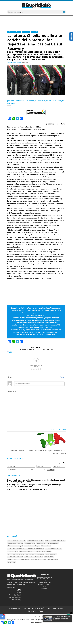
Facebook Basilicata (44, 579)
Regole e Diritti (13, 559)
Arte (22, 540)
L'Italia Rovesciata (26, 551)
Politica (48, 556)
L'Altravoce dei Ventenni (35, 548)
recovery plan (40, 101)
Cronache (30, 543)
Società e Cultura (38, 559)
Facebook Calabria (44, 581)
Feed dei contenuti (15, 595)
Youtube (44, 588)
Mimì (20, 556)
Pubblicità (38, 608)
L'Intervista (13, 551)
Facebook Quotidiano (44, 577)
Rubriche (25, 559)
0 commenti (24, 63)
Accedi (62, 377)
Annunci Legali (13, 540)
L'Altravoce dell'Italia (14, 32)
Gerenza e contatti (19, 608)
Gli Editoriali (53, 543)
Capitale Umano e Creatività (55, 540)
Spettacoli (53, 559)
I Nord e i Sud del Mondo (16, 548)
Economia (34, 32)
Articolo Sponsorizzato (35, 540)
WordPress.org (16, 600)
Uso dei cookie (55, 608)
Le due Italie (26, 32)
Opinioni (39, 556)
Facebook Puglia (44, 584)
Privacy (32, 611)
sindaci (31, 101)
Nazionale (29, 556)
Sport (11, 562)
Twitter (44, 586)
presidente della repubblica (17, 101)
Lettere (11, 556)
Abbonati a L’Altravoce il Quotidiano (20, 579)
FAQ (41, 611)
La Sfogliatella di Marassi (35, 554)
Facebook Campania (44, 583)
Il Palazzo (46, 546)
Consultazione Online (15, 543)
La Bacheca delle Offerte (43, 551)
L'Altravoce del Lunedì (53, 548)
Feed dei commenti (15, 597)
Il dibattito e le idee (15, 546)
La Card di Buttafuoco (16, 554)
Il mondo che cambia (32, 546)
